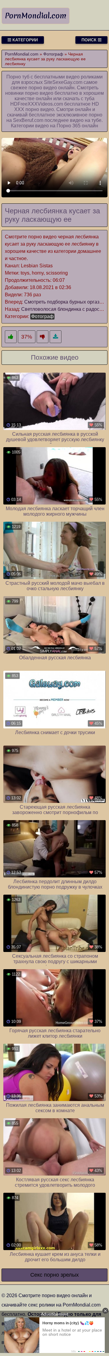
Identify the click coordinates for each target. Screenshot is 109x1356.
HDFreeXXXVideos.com (36, 104)
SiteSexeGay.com (63, 82)
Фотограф (42, 316)
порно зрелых (61, 1275)
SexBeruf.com (28, 120)
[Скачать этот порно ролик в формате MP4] (55, 336)
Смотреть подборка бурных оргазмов (66, 301)
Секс (36, 1275)
